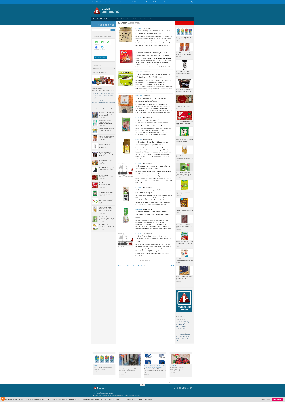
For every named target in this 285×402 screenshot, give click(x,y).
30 (133, 265)
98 (141, 265)
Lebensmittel (119, 2)
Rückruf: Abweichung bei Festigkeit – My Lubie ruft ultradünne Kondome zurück (105, 122)
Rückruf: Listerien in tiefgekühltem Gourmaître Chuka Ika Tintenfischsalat (184, 278)
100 (147, 265)
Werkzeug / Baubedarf (157, 367)
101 (151, 265)
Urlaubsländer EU (157, 2)
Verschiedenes (147, 367)
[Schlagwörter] (111, 108)
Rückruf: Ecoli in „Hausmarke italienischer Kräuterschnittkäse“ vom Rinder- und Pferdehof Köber (153, 238)
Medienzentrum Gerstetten (107, 393)
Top (177, 365)
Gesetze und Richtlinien (132, 19)
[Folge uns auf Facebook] (103, 25)
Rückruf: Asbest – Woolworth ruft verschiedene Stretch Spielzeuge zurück (107, 226)
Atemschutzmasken (148, 365)
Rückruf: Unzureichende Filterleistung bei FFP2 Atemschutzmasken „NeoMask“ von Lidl (155, 370)
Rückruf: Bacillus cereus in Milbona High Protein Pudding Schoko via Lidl (106, 154)
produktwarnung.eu (180, 319)
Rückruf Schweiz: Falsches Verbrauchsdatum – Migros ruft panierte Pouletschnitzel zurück (184, 157)
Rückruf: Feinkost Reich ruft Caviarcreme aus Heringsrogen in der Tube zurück (107, 146)
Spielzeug (121, 367)
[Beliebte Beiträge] (103, 108)
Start (93, 2)
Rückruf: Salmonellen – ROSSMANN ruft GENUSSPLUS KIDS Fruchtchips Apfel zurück (184, 243)
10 (127, 265)
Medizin (127, 2)
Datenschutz (165, 19)
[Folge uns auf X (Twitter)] (106, 25)
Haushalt (134, 2)
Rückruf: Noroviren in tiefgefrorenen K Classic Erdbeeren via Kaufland (104, 184)
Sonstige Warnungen (159, 365)
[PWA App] (99, 25)
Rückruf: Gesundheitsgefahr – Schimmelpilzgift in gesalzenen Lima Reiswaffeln (184, 260)
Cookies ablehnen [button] (265, 399)
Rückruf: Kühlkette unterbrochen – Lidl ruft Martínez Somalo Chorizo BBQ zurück (106, 137)
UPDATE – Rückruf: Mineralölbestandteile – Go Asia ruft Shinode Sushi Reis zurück (106, 192)
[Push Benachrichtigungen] (3, 399)
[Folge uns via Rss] (108, 25)
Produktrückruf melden (120, 19)
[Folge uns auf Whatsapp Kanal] (111, 25)
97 (138, 265)
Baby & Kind (99, 2)
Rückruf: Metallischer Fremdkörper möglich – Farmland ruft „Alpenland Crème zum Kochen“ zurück (152, 214)
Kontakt (150, 19)
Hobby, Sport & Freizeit (144, 2)
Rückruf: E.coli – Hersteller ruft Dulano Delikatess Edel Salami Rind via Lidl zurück (184, 226)
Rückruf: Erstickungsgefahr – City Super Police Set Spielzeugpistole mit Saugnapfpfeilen (106, 114)
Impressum (157, 19)
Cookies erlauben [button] (277, 399)
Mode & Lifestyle (109, 2)
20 (130, 265)
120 (160, 265)
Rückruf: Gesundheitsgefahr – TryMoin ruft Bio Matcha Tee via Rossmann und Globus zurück (106, 218)
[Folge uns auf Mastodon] (101, 25)
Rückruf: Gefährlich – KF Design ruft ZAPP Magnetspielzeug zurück (106, 200)
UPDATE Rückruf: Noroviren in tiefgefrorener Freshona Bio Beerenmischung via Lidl (177, 369)
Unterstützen (143, 19)
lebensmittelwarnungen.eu (182, 333)
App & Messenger (108, 19)
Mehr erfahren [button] (148, 399)
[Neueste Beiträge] (96, 108)
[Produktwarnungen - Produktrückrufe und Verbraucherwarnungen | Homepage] (106, 10)
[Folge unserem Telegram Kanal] (113, 25)
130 (164, 265)
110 (157, 265)
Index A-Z (99, 19)
